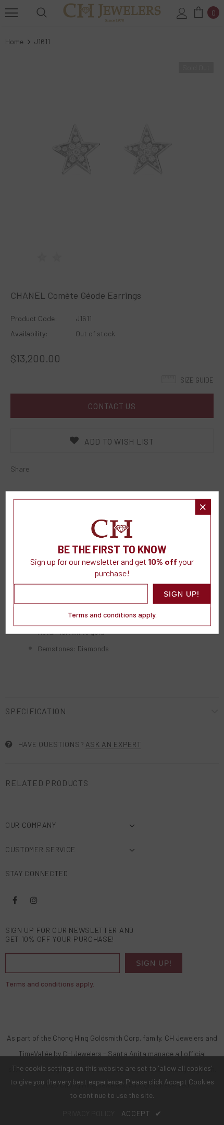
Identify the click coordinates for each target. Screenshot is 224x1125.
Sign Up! (182, 594)
